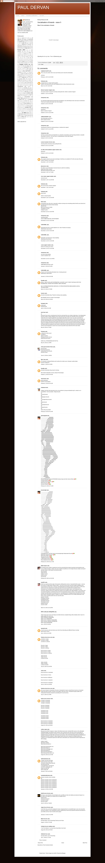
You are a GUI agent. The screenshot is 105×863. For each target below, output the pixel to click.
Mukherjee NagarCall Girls (46, 554)
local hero (26, 85)
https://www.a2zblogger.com (47, 749)
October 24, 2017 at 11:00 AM (47, 112)
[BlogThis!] (58, 62)
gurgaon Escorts (44, 603)
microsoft (23, 89)
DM (29, 64)
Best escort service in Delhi (46, 207)
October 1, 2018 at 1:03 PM (46, 364)
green (30, 73)
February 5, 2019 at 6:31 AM (47, 383)
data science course (45, 631)
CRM (20, 61)
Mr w (24, 90)
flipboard (19, 69)
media (30, 87)
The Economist (30, 109)
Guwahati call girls (72, 691)
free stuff (25, 71)
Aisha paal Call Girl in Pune (47, 346)
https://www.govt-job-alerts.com (47, 753)
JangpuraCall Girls (45, 557)
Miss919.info (43, 206)
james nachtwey (25, 81)
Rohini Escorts (44, 482)
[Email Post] (54, 62)
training (30, 111)
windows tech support (64, 127)
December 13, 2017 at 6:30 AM (47, 240)
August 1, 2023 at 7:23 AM (46, 822)
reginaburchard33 (45, 71)
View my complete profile (23, 32)
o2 (32, 91)
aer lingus (21, 40)
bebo (31, 45)
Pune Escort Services (45, 349)
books (20, 50)
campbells (19, 53)
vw (18, 115)
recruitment (30, 99)
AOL (19, 43)
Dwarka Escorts (44, 407)
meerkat (19, 89)
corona (31, 60)
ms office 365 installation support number (50, 149)
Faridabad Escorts (45, 599)
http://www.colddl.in (45, 742)
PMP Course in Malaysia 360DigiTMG (49, 620)
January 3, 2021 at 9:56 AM (46, 771)
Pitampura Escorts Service (46, 337)
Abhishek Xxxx (44, 834)
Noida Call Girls (44, 768)
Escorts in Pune (44, 352)
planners (19, 95)
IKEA (23, 77)
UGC (20, 114)
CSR (23, 61)
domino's (19, 65)
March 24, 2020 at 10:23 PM (47, 607)
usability (24, 114)
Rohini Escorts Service (45, 338)
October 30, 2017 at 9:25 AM (47, 138)
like (22, 85)
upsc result (50, 264)
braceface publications (31, 15)
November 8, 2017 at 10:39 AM (47, 197)
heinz (25, 76)
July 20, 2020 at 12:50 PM (46, 666)
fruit (31, 71)
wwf (27, 116)
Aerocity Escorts (44, 394)
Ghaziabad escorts (45, 602)
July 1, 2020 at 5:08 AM (46, 624)
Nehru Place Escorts (45, 409)
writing (22, 116)
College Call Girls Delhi (46, 760)
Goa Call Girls (44, 571)
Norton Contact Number (46, 195)
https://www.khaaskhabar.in (46, 751)
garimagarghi (44, 415)
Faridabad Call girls (45, 598)
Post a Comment (42, 840)
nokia (30, 91)
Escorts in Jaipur (44, 645)
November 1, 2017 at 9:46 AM (47, 162)
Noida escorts (44, 575)
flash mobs (29, 68)
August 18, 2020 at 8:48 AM (46, 725)
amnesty (26, 41)
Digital (42, 64)
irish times (19, 81)
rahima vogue (44, 729)
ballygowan (24, 44)
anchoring (31, 41)
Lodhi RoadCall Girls (45, 558)
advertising (30, 39)
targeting (24, 108)
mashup (29, 86)
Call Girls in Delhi (44, 800)
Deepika (43, 280)
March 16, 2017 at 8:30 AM (46, 85)
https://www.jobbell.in (45, 750)
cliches (19, 56)
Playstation (25, 95)
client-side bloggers (25, 56)
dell (28, 62)
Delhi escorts (78, 584)
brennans (25, 52)
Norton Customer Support (46, 90)
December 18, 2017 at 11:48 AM (47, 258)
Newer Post (40, 842)
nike (25, 91)
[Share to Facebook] (60, 62)
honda (29, 76)
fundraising (20, 72)
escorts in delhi (44, 604)
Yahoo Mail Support (69, 136)
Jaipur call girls (44, 662)
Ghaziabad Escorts (45, 404)
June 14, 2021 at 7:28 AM (46, 803)
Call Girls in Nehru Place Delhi (47, 763)
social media (26, 103)
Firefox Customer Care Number (47, 160)
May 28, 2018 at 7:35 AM (46, 327)
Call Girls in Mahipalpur (46, 767)
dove (23, 65)
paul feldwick (20, 94)
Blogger (63, 853)
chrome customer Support (50, 185)
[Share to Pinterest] (62, 62)
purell (32, 98)
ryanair (19, 102)
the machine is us (23, 111)
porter (30, 95)
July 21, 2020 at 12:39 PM (46, 684)
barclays (29, 44)
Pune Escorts (44, 348)
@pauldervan (23, 121)
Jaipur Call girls (44, 663)
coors (25, 60)
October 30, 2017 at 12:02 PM (47, 145)
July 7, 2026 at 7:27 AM (46, 837)
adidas (25, 39)
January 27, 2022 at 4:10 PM (47, 814)
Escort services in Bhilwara (46, 677)
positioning (19, 96)
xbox (31, 116)
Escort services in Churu (46, 674)
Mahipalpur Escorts (45, 396)
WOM (18, 116)
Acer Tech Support (58, 102)
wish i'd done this (28, 115)
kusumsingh (43, 490)
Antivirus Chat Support (45, 381)
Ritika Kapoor (44, 565)
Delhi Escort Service (45, 798)
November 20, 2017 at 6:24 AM (47, 220)
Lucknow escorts (44, 658)
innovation (29, 78)
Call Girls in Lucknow (45, 641)
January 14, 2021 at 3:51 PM (47, 789)
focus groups (28, 69)
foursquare (19, 71)
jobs (25, 82)
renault (21, 100)
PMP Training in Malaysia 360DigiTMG (49, 621)
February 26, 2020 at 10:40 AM (47, 578)
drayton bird (29, 65)
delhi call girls (44, 769)
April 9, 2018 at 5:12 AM (46, 308)
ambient (20, 41)
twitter (28, 112)
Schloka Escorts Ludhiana (46, 826)
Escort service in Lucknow (46, 653)
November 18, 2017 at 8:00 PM (47, 211)
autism (19, 44)
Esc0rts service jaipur (56, 811)
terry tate (24, 109)
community (20, 60)
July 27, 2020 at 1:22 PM (46, 694)
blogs (26, 48)
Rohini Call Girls (44, 335)
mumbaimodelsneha (45, 775)
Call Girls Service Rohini (46, 481)
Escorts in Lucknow (45, 648)
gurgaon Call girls (44, 596)
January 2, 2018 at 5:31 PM (46, 266)
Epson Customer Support (46, 110)
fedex (31, 67)
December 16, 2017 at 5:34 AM (47, 248)
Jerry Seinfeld (21, 82)
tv (22, 113)
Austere (43, 293)
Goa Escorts (43, 576)
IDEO (20, 77)
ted (30, 108)
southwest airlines (29, 105)
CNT (24, 57)
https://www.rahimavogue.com (47, 746)
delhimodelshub (44, 758)
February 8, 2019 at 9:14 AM (47, 411)
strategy (27, 107)
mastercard (19, 87)
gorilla (26, 73)
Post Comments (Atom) (48, 845)
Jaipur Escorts (44, 572)
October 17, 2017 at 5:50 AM (47, 93)
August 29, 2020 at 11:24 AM (47, 754)
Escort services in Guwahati (46, 682)
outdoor (29, 93)
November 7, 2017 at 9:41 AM (47, 187)
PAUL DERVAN (33, 7)
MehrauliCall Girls (45, 556)
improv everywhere (29, 77)
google (22, 73)
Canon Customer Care (45, 255)
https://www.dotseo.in (45, 747)
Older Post (85, 842)
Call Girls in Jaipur (45, 639)
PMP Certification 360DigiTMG (47, 611)
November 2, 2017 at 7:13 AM (47, 172)
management (20, 86)
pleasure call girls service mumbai (48, 777)
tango (20, 108)
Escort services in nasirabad (47, 672)
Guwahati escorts (44, 710)
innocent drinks (22, 78)
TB (28, 108)
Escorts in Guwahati (59, 690)
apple (23, 43)
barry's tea (26, 45)
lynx (30, 85)
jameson (31, 81)
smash (21, 103)
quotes (20, 99)
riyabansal (43, 387)
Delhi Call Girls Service (46, 761)
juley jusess (43, 166)
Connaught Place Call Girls (46, 765)
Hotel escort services (46, 698)
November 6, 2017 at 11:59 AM (47, 179)
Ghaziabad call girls (45, 600)
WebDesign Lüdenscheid (46, 228)
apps (27, 43)
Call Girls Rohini (44, 480)
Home (62, 842)
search (28, 102)
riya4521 (43, 582)
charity (30, 53)
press (19, 98)
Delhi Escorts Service (46, 793)
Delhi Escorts (44, 797)
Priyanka (43, 331)
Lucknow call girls (44, 664)
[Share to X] (59, 62)
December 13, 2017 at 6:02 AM (47, 230)
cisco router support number (47, 176)
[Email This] (56, 62)
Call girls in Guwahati (49, 690)
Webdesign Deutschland (46, 239)
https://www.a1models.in (46, 744)
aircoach (26, 40)
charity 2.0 (20, 55)
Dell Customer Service (45, 119)
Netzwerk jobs (44, 306)
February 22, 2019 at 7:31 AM (47, 485)
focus (23, 69)
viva (28, 114)
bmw (31, 48)
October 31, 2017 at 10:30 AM (47, 153)
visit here (43, 75)
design (31, 62)
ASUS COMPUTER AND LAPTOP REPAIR (50, 218)
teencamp (19, 109)
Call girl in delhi (55, 585)
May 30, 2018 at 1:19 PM (46, 342)
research (25, 100)
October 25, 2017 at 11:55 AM (47, 121)
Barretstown (20, 45)
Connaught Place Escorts (46, 399)
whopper (22, 115)
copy (28, 60)
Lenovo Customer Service (46, 142)
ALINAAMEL (43, 224)
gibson (25, 72)
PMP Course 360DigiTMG (46, 618)
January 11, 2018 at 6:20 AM (47, 276)
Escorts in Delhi (44, 801)
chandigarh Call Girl (45, 208)
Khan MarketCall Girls (45, 559)
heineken (20, 76)
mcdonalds (25, 87)
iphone (30, 80)
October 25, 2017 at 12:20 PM (47, 129)
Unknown (43, 81)
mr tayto (20, 90)
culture (27, 61)
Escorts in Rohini (44, 484)
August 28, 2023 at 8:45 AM (46, 829)
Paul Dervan (27, 19)
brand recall (26, 51)
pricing (24, 98)
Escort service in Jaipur (46, 650)
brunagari (43, 303)
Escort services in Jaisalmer (47, 680)
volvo (31, 114)
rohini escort (48, 333)
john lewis (30, 82)
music (27, 90)
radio (25, 99)
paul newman (25, 94)
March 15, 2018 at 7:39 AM (46, 289)
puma (28, 98)
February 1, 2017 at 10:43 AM (47, 77)
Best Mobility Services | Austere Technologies (50, 297)
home (17, 15)
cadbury (29, 52)
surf (32, 107)
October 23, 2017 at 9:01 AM (47, 103)
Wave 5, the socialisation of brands (46, 25)
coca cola (29, 57)
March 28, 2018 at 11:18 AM (47, 299)
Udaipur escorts (44, 209)
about (22, 15)
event (22, 67)
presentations (27, 96)
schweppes (24, 102)
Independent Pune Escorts (46, 351)
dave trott (24, 62)
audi (30, 43)
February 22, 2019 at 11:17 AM (47, 561)
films (24, 68)
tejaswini (43, 628)
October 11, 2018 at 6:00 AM (47, 374)
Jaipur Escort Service (46, 807)
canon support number (46, 245)
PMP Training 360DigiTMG (46, 622)
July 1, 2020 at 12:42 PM (46, 633)
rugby (31, 100)
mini (28, 89)
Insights (19, 80)
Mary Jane (43, 359)
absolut (23, 37)
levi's (18, 85)
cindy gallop (29, 55)
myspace (31, 90)
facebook (26, 67)
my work (42, 15)
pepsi (31, 94)
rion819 (54, 853)
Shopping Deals (58, 84)
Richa (42, 201)
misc (32, 89)
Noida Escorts (44, 402)
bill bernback (21, 48)
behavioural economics (22, 47)
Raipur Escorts (57, 391)
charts (24, 55)
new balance (21, 91)
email (18, 67)
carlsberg (25, 53)
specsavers (21, 107)
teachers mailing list (45, 362)
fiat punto (19, 68)
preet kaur (43, 312)
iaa (32, 76)
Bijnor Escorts (44, 818)
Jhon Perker (43, 378)
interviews (25, 80)
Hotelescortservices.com (46, 637)
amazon (31, 40)
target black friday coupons (46, 169)
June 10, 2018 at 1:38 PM (46, 355)
